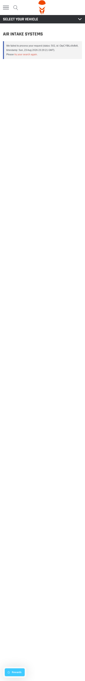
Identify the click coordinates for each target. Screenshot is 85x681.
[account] (70, 7)
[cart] (79, 7)
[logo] (42, 7)
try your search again (25, 54)
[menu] (6, 7)
